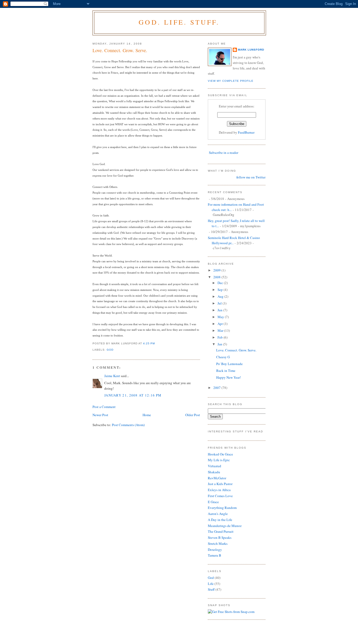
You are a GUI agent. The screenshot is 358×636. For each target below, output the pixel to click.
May (221, 316)
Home (147, 414)
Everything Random (222, 507)
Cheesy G (223, 357)
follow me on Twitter (250, 177)
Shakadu (214, 472)
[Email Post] (156, 343)
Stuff (211, 589)
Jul (220, 303)
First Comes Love (220, 495)
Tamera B (214, 555)
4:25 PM (149, 343)
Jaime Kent (112, 375)
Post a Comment (104, 406)
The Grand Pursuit (221, 531)
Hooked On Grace (220, 454)
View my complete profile (230, 80)
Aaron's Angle (218, 513)
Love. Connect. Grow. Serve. (120, 50)
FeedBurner (246, 132)
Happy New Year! (228, 377)
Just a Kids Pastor (220, 483)
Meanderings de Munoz (225, 525)
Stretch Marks (217, 543)
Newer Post (100, 414)
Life (211, 583)
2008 (217, 277)
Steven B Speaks (219, 537)
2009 (217, 270)
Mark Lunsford (251, 49)
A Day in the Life (220, 519)
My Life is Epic (219, 460)
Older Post (192, 414)
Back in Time (225, 370)
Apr (221, 323)
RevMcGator (217, 478)
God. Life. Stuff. (179, 22)
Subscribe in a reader (223, 152)
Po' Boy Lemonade (229, 363)
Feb (221, 337)
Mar (221, 330)
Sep (221, 289)
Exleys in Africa (219, 489)
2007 (217, 387)
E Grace (213, 501)
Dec (221, 282)
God (110, 349)
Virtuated (214, 466)
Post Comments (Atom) (128, 424)
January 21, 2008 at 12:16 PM (132, 395)
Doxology (215, 549)
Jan (220, 344)
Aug (221, 296)
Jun (220, 310)
